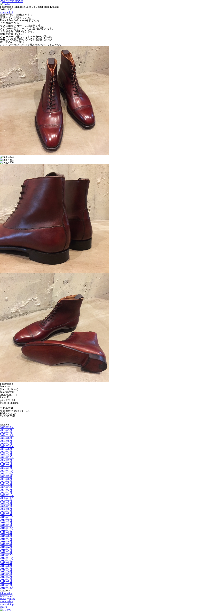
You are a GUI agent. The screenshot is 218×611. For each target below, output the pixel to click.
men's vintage (7, 604)
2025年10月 (7, 427)
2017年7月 (6, 568)
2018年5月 (6, 544)
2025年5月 (6, 430)
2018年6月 (6, 541)
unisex (3, 606)
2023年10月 (7, 446)
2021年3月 (6, 487)
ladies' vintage (7, 598)
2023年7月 (6, 451)
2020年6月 (6, 508)
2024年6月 (6, 440)
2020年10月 (7, 498)
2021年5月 (6, 481)
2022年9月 (6, 459)
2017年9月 (6, 563)
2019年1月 (6, 525)
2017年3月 (6, 579)
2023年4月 (6, 454)
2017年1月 (6, 585)
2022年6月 (6, 462)
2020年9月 (6, 500)
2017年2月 (6, 582)
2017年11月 (7, 557)
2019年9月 (6, 519)
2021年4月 (6, 484)
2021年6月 (6, 479)
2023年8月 (6, 449)
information (6, 593)
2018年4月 (6, 547)
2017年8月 (6, 566)
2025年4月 (6, 432)
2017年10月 (7, 560)
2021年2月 (6, 489)
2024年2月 (6, 443)
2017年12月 (7, 555)
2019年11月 (7, 517)
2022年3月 (6, 465)
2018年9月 (6, 533)
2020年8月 (6, 503)
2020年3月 (6, 511)
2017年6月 (6, 571)
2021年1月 (6, 492)
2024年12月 (7, 435)
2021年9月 (6, 476)
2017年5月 (6, 574)
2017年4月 (6, 576)
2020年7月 (6, 506)
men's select (6, 12)
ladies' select (6, 596)
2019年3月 (6, 522)
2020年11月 (7, 495)
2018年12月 (7, 527)
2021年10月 (7, 473)
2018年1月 (6, 552)
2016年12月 (7, 587)
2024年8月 (6, 438)
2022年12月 (7, 457)
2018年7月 (6, 538)
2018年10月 (7, 530)
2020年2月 (6, 514)
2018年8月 (6, 536)
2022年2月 (6, 468)
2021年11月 (7, 470)
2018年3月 (6, 549)
